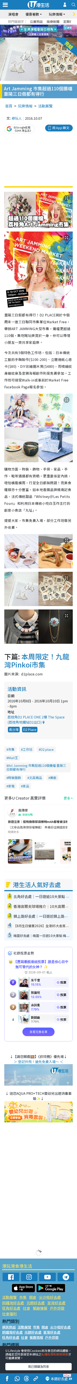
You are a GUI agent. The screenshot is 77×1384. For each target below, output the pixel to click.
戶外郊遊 (57, 1308)
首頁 (8, 106)
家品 (26, 786)
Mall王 (13, 757)
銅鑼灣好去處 (13, 1302)
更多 (67, 798)
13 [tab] (39, 36)
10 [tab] (42, 31)
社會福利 (9, 1313)
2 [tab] (33, 26)
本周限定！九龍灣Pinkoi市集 (36, 660)
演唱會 (13, 14)
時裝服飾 (14, 777)
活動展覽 (45, 106)
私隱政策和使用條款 (54, 1354)
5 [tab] (46, 26)
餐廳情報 (40, 1308)
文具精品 (35, 777)
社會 (26, 1308)
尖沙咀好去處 (50, 1297)
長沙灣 (14, 729)
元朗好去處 (36, 1302)
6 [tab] (50, 26)
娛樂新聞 (53, 21)
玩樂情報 (25, 106)
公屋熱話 (36, 21)
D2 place (47, 749)
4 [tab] (42, 26)
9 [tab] (37, 31)
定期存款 (69, 21)
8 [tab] (33, 31)
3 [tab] (37, 26)
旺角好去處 (11, 1308)
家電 (11, 786)
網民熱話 (9, 1327)
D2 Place (29, 729)
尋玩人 (17, 118)
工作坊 (27, 749)
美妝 (53, 777)
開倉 (32, 1297)
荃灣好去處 (56, 1302)
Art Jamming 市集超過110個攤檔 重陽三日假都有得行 (36, 767)
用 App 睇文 (60, 127)
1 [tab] (29, 26)
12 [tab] (50, 31)
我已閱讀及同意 (38, 1366)
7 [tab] (29, 31)
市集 (11, 749)
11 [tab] (46, 31)
